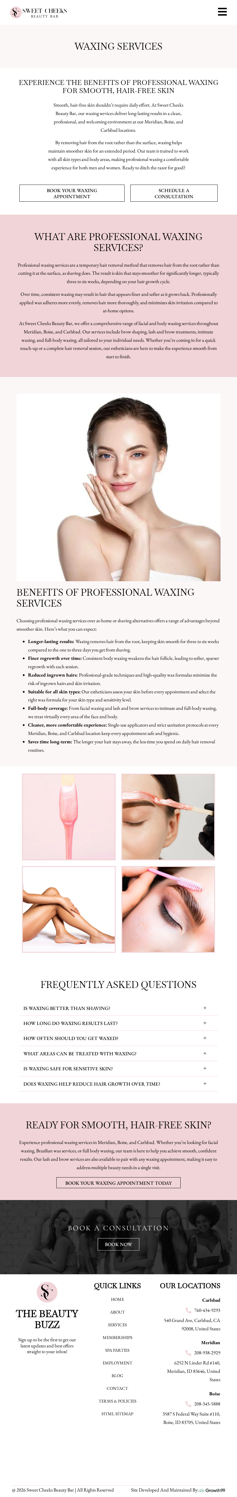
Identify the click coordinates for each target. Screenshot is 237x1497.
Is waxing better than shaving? (66, 1008)
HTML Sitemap (117, 1413)
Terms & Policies (117, 1401)
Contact (117, 1388)
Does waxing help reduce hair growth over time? (91, 1084)
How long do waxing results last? (70, 1023)
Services (117, 1324)
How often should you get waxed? (70, 1038)
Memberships (117, 1337)
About (117, 1312)
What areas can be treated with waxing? (80, 1053)
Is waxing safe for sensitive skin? (68, 1068)
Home (117, 1299)
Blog (117, 1375)
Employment (117, 1363)
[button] (118, 1008)
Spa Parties (117, 1350)
